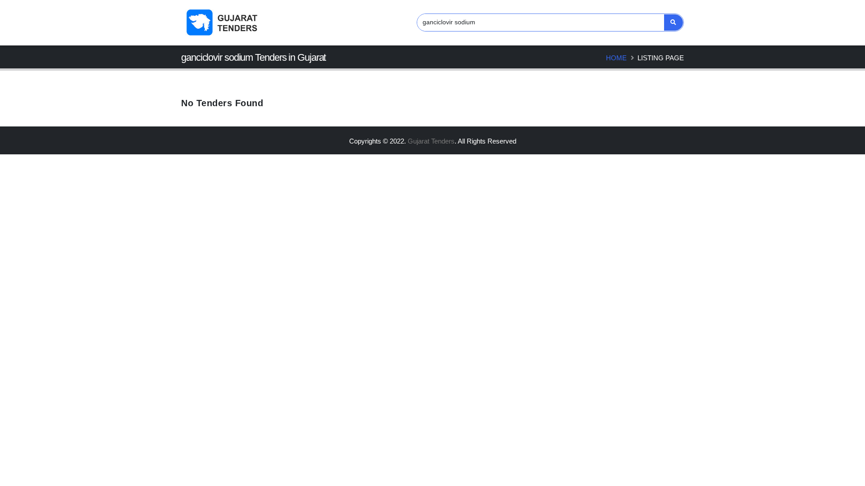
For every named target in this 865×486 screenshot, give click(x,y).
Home (616, 58)
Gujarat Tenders (431, 141)
